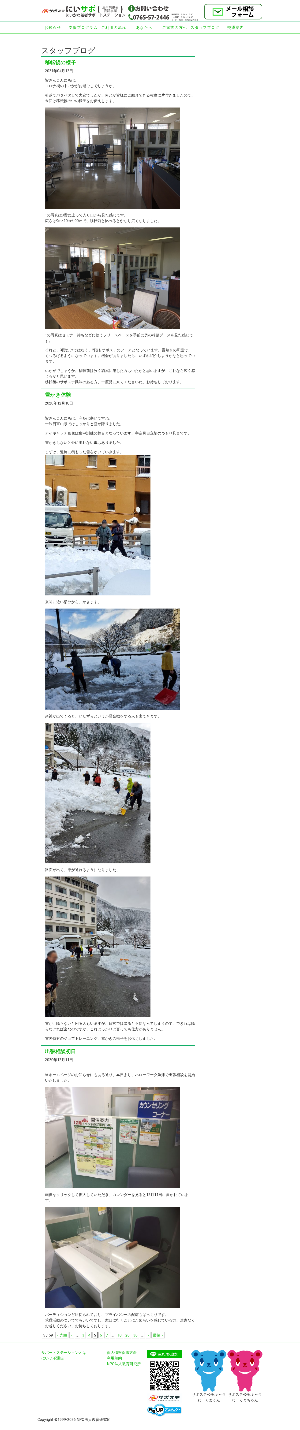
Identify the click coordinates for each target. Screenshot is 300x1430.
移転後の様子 (60, 62)
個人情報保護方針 (122, 1352)
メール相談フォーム (233, 12)
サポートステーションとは (63, 1352)
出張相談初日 (60, 1051)
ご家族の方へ (174, 27)
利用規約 (114, 1358)
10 (119, 1335)
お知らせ (53, 27)
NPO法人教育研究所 (124, 1364)
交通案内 (235, 27)
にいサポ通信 (52, 1358)
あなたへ (144, 27)
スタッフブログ (205, 27)
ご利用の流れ (113, 27)
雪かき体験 (58, 395)
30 (135, 1335)
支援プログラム (83, 27)
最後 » (158, 1335)
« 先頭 (62, 1335)
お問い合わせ (149, 8)
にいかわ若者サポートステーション (84, 11)
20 (127, 1335)
